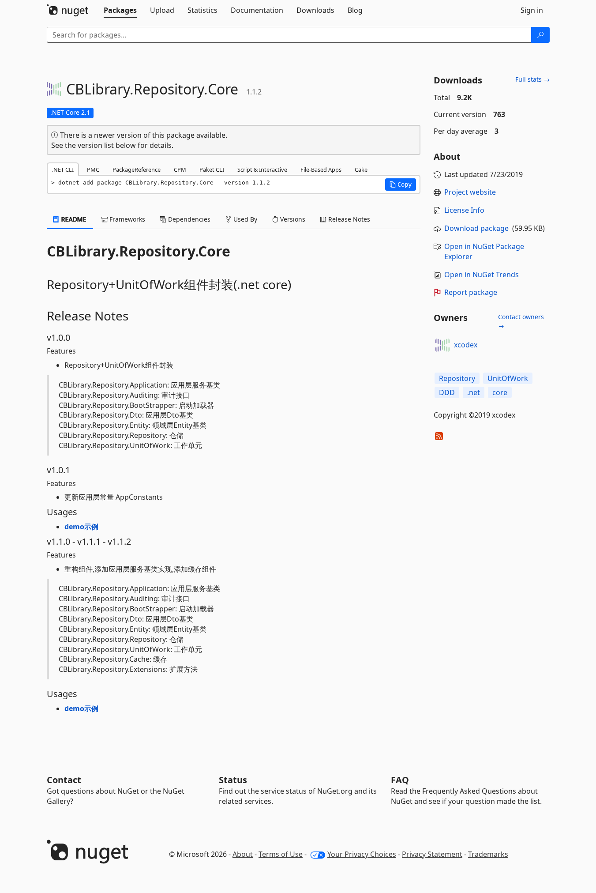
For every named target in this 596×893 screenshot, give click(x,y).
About (242, 854)
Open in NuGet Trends (481, 274)
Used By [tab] (244, 219)
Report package (470, 292)
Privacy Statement (432, 854)
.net (473, 392)
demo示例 (81, 526)
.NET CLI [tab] (63, 169)
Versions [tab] (291, 219)
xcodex (465, 345)
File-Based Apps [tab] (320, 169)
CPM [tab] (180, 169)
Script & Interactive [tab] (262, 169)
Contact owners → (521, 321)
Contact (64, 780)
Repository (457, 378)
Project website (470, 192)
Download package (476, 228)
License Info (464, 210)
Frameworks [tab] (126, 219)
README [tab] (73, 219)
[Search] (540, 35)
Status (233, 780)
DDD (447, 392)
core (499, 392)
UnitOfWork (507, 378)
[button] (400, 184)
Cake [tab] (361, 169)
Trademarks (488, 854)
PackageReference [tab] (136, 169)
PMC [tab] (93, 169)
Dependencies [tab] (188, 219)
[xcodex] (442, 345)
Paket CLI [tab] (211, 169)
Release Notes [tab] (348, 219)
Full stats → (532, 79)
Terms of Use (281, 854)
